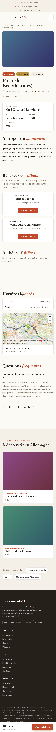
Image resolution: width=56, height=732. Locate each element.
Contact (6, 671)
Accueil (5, 25)
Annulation (7, 667)
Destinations (7, 639)
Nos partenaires (9, 687)
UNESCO (6, 647)
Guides (5, 643)
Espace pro (7, 695)
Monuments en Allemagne (27, 577)
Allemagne (15, 25)
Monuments (7, 635)
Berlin (24, 25)
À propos (6, 683)
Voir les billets (27, 210)
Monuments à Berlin (37, 570)
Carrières (6, 691)
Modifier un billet (9, 663)
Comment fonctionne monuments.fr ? (24, 376)
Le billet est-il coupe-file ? (18, 407)
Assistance (7, 659)
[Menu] (51, 17)
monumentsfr (14, 17)
